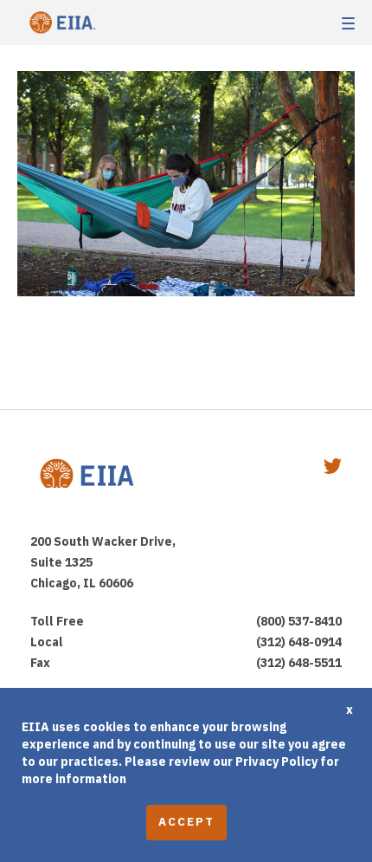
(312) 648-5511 (299, 663)
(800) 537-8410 (299, 621)
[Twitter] (333, 468)
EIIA (60, 22)
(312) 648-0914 (299, 642)
